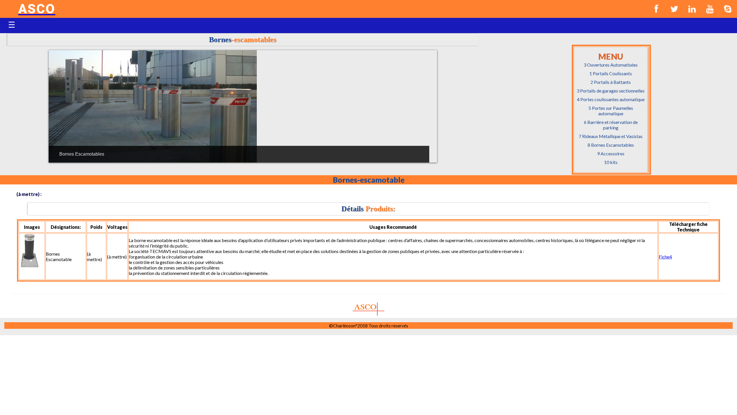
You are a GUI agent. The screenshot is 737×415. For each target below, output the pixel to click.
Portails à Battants (610, 82)
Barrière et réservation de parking (611, 124)
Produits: (368, 209)
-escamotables (242, 39)
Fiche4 (665, 256)
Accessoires (610, 153)
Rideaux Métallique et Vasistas (611, 136)
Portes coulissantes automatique (611, 99)
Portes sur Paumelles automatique (610, 110)
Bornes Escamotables (611, 145)
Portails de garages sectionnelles (611, 90)
